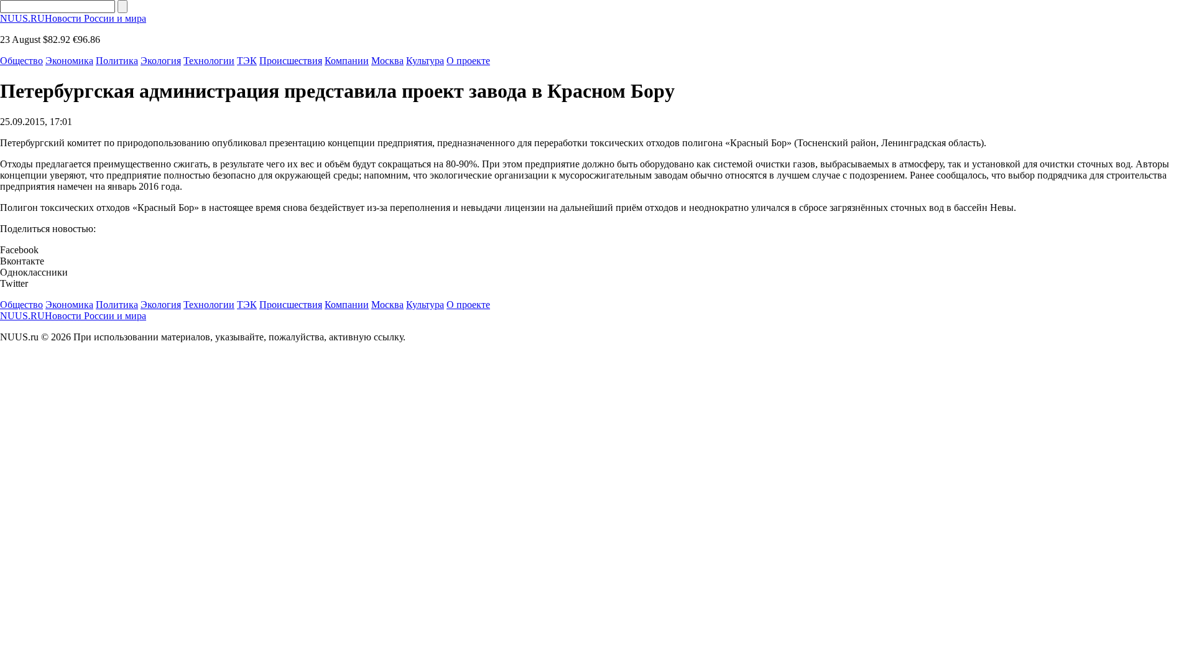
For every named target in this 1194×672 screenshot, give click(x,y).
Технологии (208, 60)
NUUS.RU (73, 18)
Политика (117, 60)
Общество (21, 60)
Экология (161, 60)
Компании (347, 60)
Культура (425, 60)
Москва (387, 60)
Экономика (69, 60)
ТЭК (247, 60)
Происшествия (290, 60)
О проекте (468, 60)
